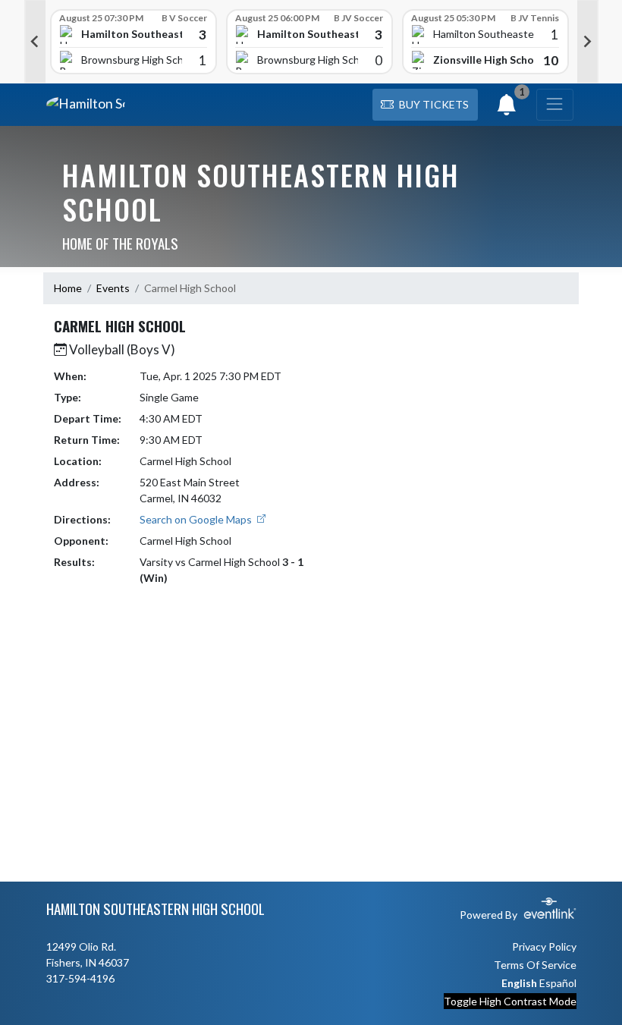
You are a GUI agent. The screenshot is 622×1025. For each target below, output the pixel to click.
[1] (506, 108)
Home (68, 287)
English (519, 982)
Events (113, 287)
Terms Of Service (535, 964)
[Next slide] (587, 41)
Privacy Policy (544, 946)
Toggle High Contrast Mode (510, 1001)
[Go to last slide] (35, 41)
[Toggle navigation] (554, 105)
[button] (425, 105)
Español (557, 982)
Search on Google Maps (197, 519)
